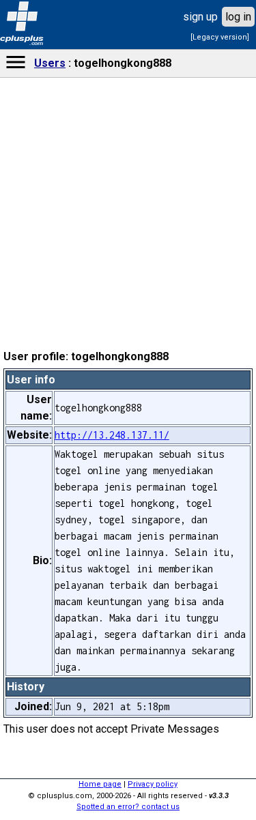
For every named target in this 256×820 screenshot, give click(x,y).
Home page (100, 784)
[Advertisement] (128, 420)
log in (238, 16)
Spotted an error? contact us (128, 806)
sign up (200, 16)
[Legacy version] (219, 37)
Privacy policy (152, 784)
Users (50, 63)
